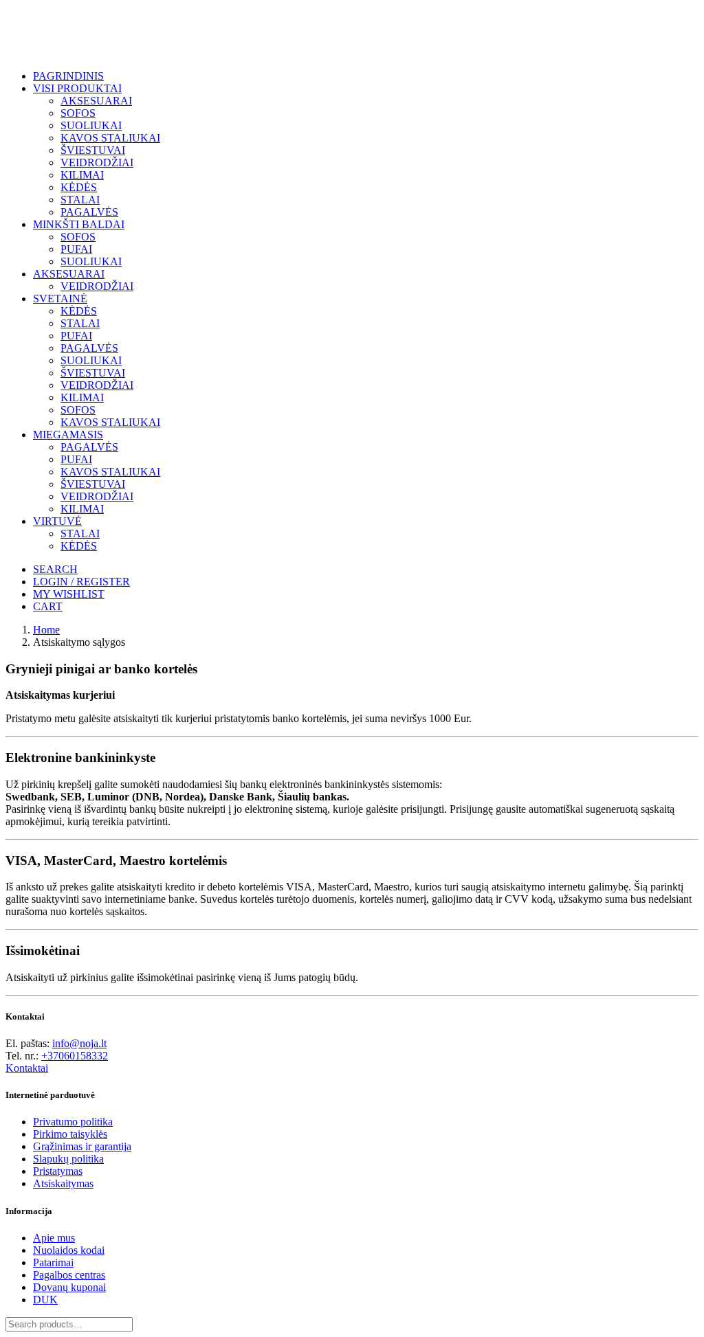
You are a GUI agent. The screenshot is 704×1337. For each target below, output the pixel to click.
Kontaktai (27, 1068)
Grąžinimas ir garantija (82, 1146)
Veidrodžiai (96, 162)
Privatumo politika (73, 1121)
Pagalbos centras (69, 1275)
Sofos (78, 113)
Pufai (76, 249)
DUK (45, 1299)
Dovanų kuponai (69, 1287)
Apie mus (54, 1238)
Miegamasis (68, 434)
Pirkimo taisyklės (70, 1134)
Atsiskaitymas (63, 1183)
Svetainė (60, 298)
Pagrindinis (68, 76)
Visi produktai (77, 88)
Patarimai (53, 1262)
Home (46, 630)
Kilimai (82, 175)
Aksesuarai (96, 100)
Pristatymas (57, 1171)
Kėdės (78, 187)
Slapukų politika (68, 1159)
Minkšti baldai (78, 224)
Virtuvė (57, 521)
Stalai (80, 199)
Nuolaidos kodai (68, 1250)
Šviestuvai (92, 150)
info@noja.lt (79, 1043)
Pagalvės (89, 212)
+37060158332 (74, 1055)
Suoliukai (91, 125)
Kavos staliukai (110, 138)
